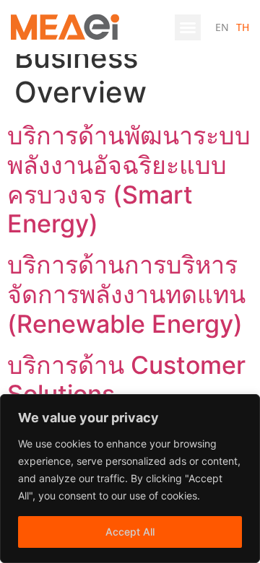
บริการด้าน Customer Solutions (126, 379)
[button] (188, 27)
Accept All (130, 531)
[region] (130, 478)
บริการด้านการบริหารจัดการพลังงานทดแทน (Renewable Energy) (126, 294)
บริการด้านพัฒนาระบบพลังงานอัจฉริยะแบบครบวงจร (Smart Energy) (129, 179)
